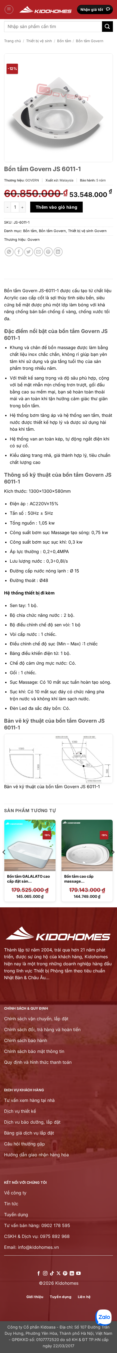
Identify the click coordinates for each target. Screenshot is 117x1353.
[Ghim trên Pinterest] (48, 251)
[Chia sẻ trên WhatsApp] (9, 251)
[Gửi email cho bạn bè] (38, 251)
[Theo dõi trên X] (58, 1273)
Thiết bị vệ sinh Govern (87, 231)
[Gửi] (107, 26)
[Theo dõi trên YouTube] (78, 1273)
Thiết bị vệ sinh (39, 41)
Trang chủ (12, 41)
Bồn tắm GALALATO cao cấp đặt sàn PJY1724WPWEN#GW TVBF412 (28, 883)
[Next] (112, 863)
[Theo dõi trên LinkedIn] (72, 1273)
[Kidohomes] (46, 9)
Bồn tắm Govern (89, 41)
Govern (33, 240)
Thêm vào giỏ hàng (57, 207)
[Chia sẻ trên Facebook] (18, 251)
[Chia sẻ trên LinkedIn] (58, 251)
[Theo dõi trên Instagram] (45, 1273)
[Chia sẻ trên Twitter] (28, 251)
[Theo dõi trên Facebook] (38, 1273)
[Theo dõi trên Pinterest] (65, 1273)
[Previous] (4, 863)
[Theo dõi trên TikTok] (52, 1273)
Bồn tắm (64, 41)
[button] (9, 9)
